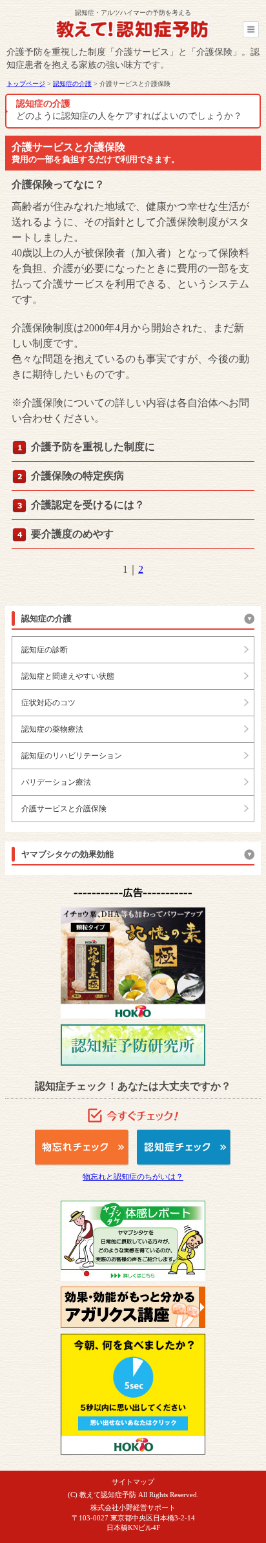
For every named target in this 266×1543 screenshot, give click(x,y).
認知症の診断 (44, 649)
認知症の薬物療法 (52, 729)
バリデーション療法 (56, 782)
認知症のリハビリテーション (71, 755)
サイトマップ (133, 1482)
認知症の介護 (72, 83)
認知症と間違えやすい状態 (67, 676)
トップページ (25, 83)
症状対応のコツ (48, 702)
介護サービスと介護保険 (64, 808)
